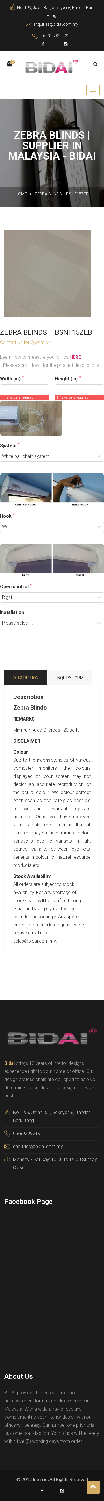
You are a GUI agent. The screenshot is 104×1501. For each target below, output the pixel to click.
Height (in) (67, 379)
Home (21, 194)
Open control (15, 586)
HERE (75, 357)
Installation (12, 612)
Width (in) (11, 379)
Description (25, 677)
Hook (6, 516)
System (9, 445)
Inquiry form (70, 677)
